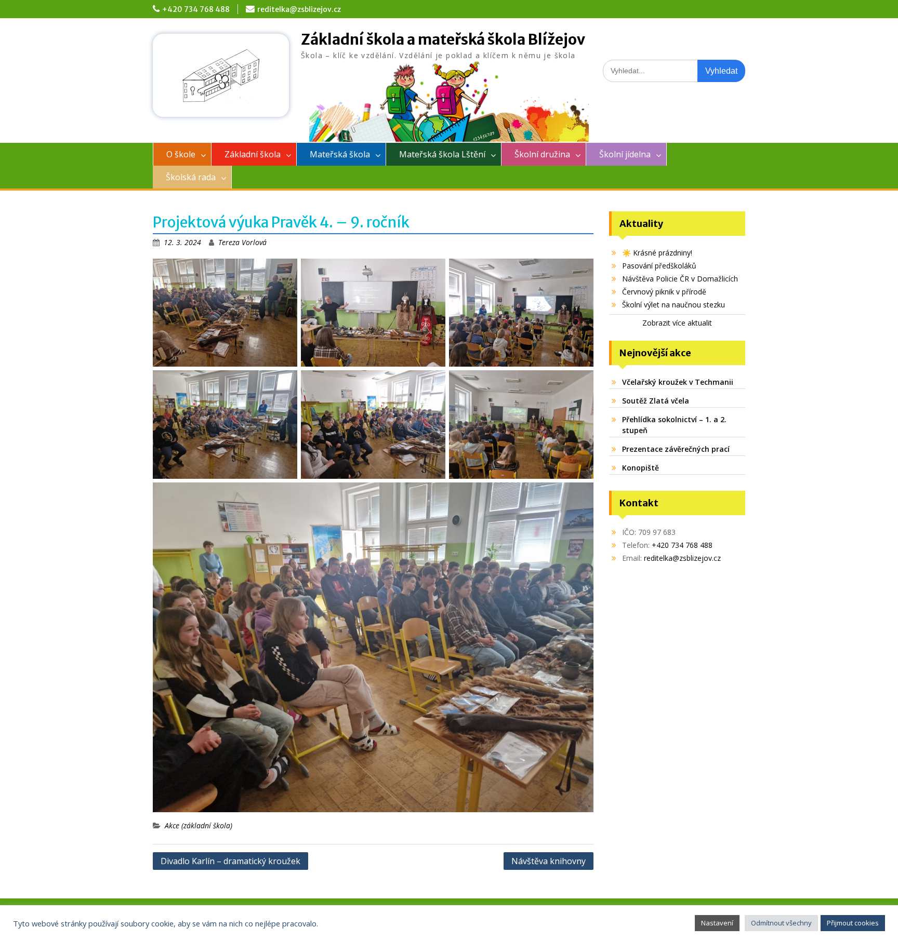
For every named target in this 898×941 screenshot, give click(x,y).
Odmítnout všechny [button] (781, 922)
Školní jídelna (625, 154)
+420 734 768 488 (196, 9)
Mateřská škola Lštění (442, 154)
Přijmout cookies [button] (853, 922)
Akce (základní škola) (198, 825)
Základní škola (252, 154)
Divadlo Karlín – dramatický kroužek (230, 861)
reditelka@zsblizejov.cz (299, 9)
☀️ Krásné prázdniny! (657, 253)
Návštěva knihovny (548, 861)
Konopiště (640, 468)
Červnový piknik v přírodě (664, 292)
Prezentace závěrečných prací (676, 449)
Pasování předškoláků (659, 266)
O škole (180, 154)
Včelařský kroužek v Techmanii (677, 382)
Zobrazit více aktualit (677, 323)
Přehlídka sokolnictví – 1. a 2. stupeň (674, 424)
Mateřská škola (340, 154)
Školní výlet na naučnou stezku (673, 305)
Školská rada (191, 177)
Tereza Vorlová (242, 242)
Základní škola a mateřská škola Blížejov (443, 39)
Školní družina (542, 154)
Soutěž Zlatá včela (655, 401)
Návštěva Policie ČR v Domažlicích (680, 279)
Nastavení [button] (717, 922)
